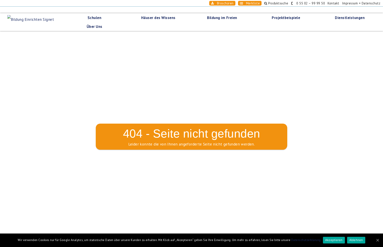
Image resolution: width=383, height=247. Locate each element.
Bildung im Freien (222, 17)
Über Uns (94, 26)
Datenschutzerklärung (306, 240)
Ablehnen (356, 240)
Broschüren (224, 3)
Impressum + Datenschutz (361, 3)
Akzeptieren (334, 240)
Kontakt (333, 3)
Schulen (95, 17)
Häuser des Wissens (158, 17)
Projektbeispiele (286, 17)
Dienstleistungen (350, 17)
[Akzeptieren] (377, 240)
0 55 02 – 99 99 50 (309, 3)
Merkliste (251, 3)
